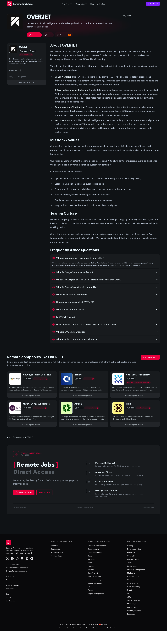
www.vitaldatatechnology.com (137, 383)
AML (129, 597)
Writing (90, 590)
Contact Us (10, 601)
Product (91, 566)
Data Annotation (134, 549)
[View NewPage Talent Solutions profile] (32, 384)
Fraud (129, 590)
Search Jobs (25, 492)
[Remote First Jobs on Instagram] (22, 558)
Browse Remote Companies (17, 568)
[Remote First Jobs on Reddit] (17, 558)
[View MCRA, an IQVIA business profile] (32, 413)
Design (90, 556)
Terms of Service (58, 628)
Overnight (131, 556)
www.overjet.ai (25, 55)
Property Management (136, 569)
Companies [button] (80, 4)
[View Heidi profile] (135, 413)
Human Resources (95, 583)
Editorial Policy (57, 552)
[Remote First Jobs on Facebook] (12, 558)
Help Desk (131, 552)
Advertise (101, 4)
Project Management (96, 593)
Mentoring (131, 604)
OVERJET (29, 437)
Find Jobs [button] (66, 4)
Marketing (91, 559)
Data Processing (133, 587)
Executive (131, 614)
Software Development (97, 546)
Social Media (132, 566)
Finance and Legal (95, 580)
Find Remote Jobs (13, 564)
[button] (127, 16)
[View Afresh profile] (83, 413)
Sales (90, 563)
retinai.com (88, 379)
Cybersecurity (93, 549)
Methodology (56, 556)
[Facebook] (20, 70)
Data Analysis (93, 573)
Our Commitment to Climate (104, 628)
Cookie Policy (85, 628)
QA (89, 587)
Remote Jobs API (13, 585)
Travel (129, 563)
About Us (54, 546)
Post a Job (154, 4)
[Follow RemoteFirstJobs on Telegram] (31, 558)
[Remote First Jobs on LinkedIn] (26, 558)
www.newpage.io (39, 379)
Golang (130, 580)
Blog (92, 4)
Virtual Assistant (133, 600)
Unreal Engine (132, 607)
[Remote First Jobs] (8, 437)
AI (128, 593)
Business (91, 569)
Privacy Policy (72, 628)
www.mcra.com (39, 408)
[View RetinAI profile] (83, 384)
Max (105, 624)
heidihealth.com (142, 408)
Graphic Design (133, 559)
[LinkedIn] (16, 70)
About (8, 597)
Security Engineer (134, 611)
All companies (149, 357)
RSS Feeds (10, 589)
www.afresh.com (91, 408)
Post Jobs (10, 576)
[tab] (34, 34)
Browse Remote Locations (16, 571)
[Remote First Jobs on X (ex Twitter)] (7, 558)
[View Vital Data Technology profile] (135, 384)
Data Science (132, 583)
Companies (17, 437)
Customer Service (95, 552)
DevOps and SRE (94, 576)
